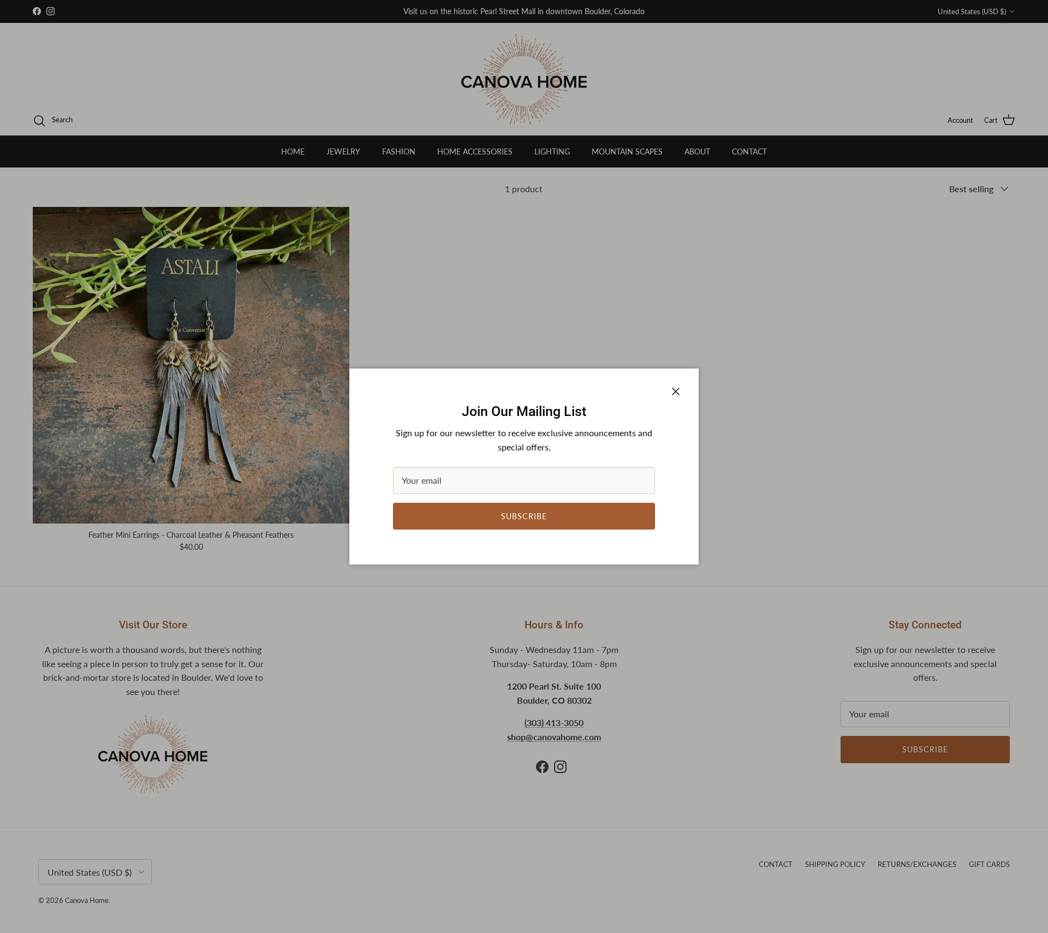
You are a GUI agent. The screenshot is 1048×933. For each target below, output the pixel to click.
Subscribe (524, 516)
